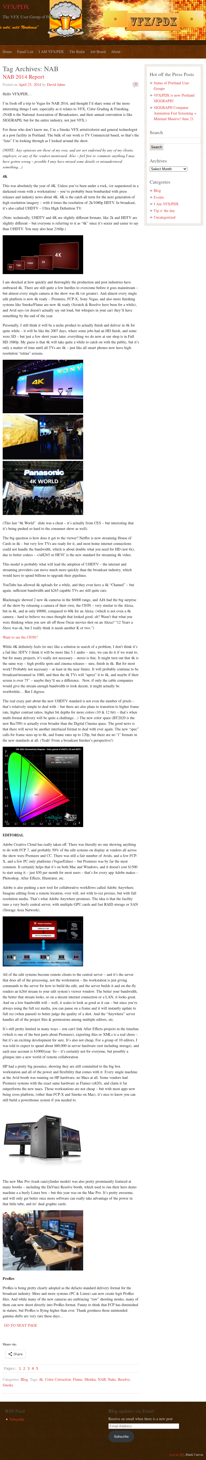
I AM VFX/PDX (51, 51)
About (115, 51)
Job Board (98, 51)
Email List (25, 51)
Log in (174, 1454)
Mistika (90, 1379)
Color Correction (58, 1379)
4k (41, 1379)
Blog (24, 1379)
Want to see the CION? (20, 637)
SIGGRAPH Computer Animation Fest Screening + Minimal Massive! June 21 (175, 113)
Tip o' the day (164, 210)
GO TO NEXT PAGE (20, 1325)
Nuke (112, 1379)
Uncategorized (164, 217)
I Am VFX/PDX (166, 203)
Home (7, 51)
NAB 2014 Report (23, 76)
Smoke (8, 1384)
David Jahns (56, 84)
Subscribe (16, 1419)
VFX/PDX (16, 6)
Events (159, 197)
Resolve (124, 1379)
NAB (102, 1379)
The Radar (77, 51)
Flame (77, 1379)
